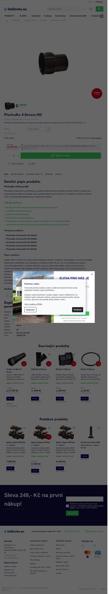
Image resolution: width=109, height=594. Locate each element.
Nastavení (30, 309)
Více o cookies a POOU (33, 304)
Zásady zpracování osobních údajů (74, 320)
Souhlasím (78, 309)
